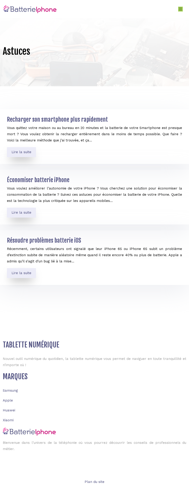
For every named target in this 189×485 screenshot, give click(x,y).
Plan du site (94, 482)
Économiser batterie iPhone (38, 180)
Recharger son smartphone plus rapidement (57, 119)
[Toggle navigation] (180, 9)
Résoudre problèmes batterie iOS (44, 240)
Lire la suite (21, 152)
